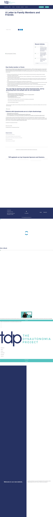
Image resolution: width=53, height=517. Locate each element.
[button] (35, 7)
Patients (2, 349)
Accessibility (26, 213)
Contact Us (45, 212)
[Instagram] (46, 2)
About (41, 212)
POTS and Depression (9, 139)
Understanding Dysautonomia (10, 134)
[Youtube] (48, 2)
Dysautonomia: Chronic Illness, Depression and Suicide (14, 137)
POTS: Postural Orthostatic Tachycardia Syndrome (13, 136)
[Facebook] (43, 2)
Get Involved (2, 354)
